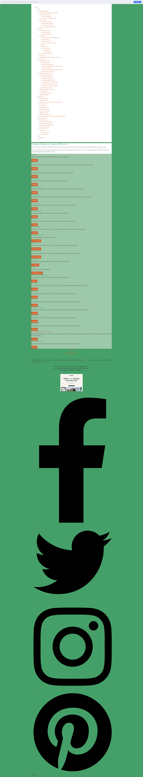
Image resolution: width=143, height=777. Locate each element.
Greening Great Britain (44, 109)
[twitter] (73, 601)
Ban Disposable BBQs (44, 10)
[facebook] (73, 522)
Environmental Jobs (44, 134)
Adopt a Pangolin (45, 39)
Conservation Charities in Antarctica (49, 84)
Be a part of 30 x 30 (43, 103)
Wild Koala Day (45, 46)
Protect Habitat (40, 96)
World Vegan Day (45, 132)
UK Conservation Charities (47, 77)
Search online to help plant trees (46, 125)
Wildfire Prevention (44, 112)
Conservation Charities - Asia (48, 78)
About (38, 135)
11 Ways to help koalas (46, 48)
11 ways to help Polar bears (45, 30)
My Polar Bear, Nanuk (46, 32)
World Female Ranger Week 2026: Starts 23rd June (52, 66)
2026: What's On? (43, 19)
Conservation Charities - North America (50, 82)
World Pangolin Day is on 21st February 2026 (51, 37)
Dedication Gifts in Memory (47, 25)
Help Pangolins (43, 35)
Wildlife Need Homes (44, 98)
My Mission (42, 137)
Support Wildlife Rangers (45, 60)
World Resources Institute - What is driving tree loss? (51, 102)
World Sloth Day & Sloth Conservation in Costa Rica (50, 57)
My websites (71, 355)
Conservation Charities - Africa (48, 80)
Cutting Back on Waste (44, 127)
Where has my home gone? (45, 114)
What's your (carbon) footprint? (46, 121)
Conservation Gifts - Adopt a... (46, 21)
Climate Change (43, 119)
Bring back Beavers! (44, 100)
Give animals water (44, 91)
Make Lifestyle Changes (42, 118)
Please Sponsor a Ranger (47, 68)
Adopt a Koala (47, 50)
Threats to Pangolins (46, 41)
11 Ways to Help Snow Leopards (46, 53)
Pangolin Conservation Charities (48, 43)
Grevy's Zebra (42, 55)
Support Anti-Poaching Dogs (46, 73)
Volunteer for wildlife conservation (47, 89)
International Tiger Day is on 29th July (47, 27)
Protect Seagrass (43, 105)
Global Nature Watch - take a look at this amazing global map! (52, 116)
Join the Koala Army (48, 52)
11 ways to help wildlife (46, 16)
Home (38, 9)
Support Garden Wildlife (45, 110)
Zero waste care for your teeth (46, 123)
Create (39, 774)
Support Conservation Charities (46, 75)
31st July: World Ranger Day (47, 64)
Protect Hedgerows (44, 107)
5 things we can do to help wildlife (49, 18)
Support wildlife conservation (46, 87)
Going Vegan (42, 130)
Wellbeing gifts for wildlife (47, 23)
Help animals (40, 28)
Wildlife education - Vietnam (48, 71)
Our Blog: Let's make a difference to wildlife (49, 12)
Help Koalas (42, 44)
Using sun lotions (43, 128)
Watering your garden (46, 93)
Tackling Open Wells (44, 94)
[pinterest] (73, 772)
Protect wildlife (40, 59)
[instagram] (73, 691)
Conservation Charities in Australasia (49, 85)
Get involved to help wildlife (45, 14)
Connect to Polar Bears (46, 34)
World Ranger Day (45, 62)
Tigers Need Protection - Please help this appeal (52, 69)
